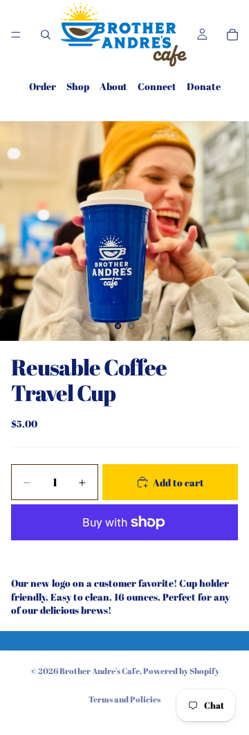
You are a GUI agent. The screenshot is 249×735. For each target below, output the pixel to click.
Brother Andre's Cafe (99, 670)
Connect (157, 86)
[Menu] (16, 35)
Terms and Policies (124, 699)
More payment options (124, 554)
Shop (77, 86)
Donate (204, 86)
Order (42, 86)
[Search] (45, 34)
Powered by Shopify (181, 670)
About (113, 86)
